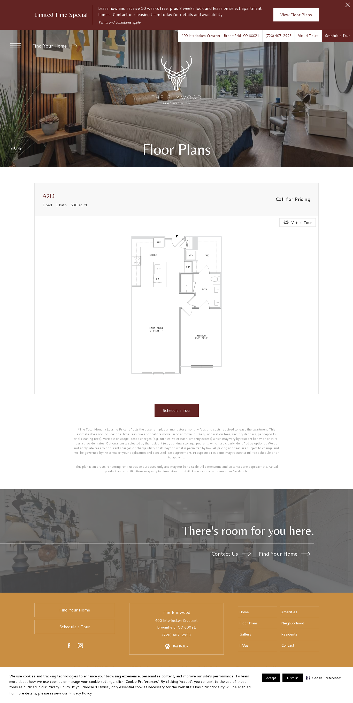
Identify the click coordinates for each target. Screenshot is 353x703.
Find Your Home (50, 45)
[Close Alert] (347, 6)
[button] (324, 678)
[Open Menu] (15, 45)
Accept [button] (271, 678)
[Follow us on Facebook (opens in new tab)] (69, 646)
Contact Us (225, 553)
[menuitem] (257, 612)
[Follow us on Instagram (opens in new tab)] (80, 646)
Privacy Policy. (81, 693)
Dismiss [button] (292, 678)
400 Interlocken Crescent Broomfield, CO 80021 (176, 624)
